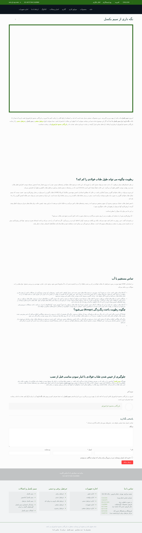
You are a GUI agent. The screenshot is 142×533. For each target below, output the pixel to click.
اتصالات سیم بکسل (27, 510)
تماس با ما (56, 530)
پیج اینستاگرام (107, 2)
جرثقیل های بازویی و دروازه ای (54, 501)
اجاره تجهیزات (90, 505)
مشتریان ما (87, 530)
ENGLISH (126, 2)
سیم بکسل (30, 494)
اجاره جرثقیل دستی (88, 501)
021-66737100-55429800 (31, 2)
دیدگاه (131, 426)
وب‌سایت (47, 449)
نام (131, 449)
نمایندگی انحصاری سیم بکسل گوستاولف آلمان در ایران (24, 506)
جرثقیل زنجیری (59, 508)
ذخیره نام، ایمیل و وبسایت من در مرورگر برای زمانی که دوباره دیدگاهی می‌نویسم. (105, 458)
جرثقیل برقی (60, 494)
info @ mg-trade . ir (15, 2)
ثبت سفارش (79, 530)
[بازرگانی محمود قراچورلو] (115, 9)
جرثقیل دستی (59, 497)
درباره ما (63, 530)
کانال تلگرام (97, 2)
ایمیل (89, 449)
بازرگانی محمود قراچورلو (111, 406)
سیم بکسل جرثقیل (27, 501)
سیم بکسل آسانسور (27, 497)
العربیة (117, 2)
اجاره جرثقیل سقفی (88, 508)
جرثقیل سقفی (59, 505)
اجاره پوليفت (90, 497)
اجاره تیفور (91, 494)
